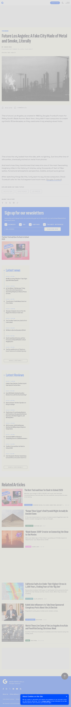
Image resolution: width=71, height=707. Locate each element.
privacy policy (46, 701)
